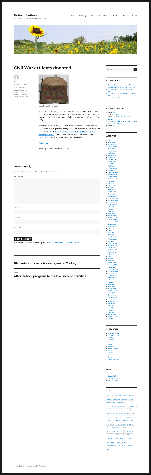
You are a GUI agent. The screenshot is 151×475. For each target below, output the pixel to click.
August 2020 (112, 181)
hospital (116, 417)
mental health (120, 424)
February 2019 (112, 218)
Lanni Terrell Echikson (115, 121)
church (124, 399)
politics (124, 428)
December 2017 (113, 243)
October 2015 (112, 299)
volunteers (128, 445)
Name (17, 208)
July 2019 (111, 207)
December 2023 (113, 147)
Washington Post (85, 16)
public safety (128, 431)
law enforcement (127, 417)
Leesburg (110, 420)
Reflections (115, 16)
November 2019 (113, 200)
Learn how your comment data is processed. (63, 243)
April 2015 (111, 312)
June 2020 (111, 185)
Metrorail (130, 424)
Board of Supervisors (126, 395)
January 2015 (112, 319)
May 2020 (111, 187)
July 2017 (111, 254)
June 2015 (111, 308)
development (111, 402)
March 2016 (112, 288)
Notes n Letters (25, 15)
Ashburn (114, 395)
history (16, 92)
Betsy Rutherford (113, 333)
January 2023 (112, 151)
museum (17, 94)
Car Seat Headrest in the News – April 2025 (122, 87)
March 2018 (112, 237)
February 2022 (112, 157)
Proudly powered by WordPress (36, 466)
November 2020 (113, 175)
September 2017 (113, 250)
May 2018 (111, 233)
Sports (110, 357)
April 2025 (111, 142)
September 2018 (113, 226)
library (117, 420)
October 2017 (112, 248)
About (134, 16)
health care (129, 413)
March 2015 (112, 314)
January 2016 (112, 293)
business (117, 399)
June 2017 (111, 256)
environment (119, 410)
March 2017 (112, 263)
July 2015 (111, 306)
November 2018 (113, 222)
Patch (98, 16)
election (109, 410)
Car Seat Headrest (113, 335)
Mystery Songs (113, 348)
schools (109, 438)
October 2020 (112, 177)
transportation (112, 445)
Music (105, 16)
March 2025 (112, 144)
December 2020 (113, 172)
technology (111, 442)
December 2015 (113, 295)
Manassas (22, 92)
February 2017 (112, 265)
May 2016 (111, 284)
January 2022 (112, 159)
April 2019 (111, 213)
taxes (129, 438)
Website (17, 228)
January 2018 (112, 241)
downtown (121, 402)
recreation (110, 435)
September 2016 (113, 276)
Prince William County (21, 96)
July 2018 (111, 228)
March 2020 (112, 192)
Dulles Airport (111, 406)
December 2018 (113, 220)
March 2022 (112, 155)
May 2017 (111, 258)
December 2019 (113, 198)
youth (109, 449)
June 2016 (111, 282)
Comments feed (113, 378)
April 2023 (111, 149)
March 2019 (112, 215)
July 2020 (111, 183)
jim (15, 81)
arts (108, 395)
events (127, 410)
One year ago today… (114, 98)
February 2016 (112, 291)
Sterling (122, 438)
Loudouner (111, 342)
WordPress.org (113, 380)
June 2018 (111, 230)
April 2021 (111, 166)
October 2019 (112, 202)
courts (131, 399)
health (121, 413)
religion (118, 435)
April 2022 (111, 153)
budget (109, 399)
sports (116, 438)
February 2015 (112, 316)
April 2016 (111, 286)
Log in (110, 374)
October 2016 (112, 273)
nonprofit (24, 94)
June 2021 (111, 164)
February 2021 (112, 168)
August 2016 (112, 278)
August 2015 (112, 303)
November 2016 (113, 271)
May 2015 (111, 310)
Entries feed (112, 376)
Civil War (17, 90)
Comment (18, 177)
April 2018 (111, 235)
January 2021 (112, 170)
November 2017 (113, 245)
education (23, 90)
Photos (126, 16)
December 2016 (113, 269)
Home (73, 16)
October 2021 (112, 162)
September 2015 (113, 301)
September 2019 (113, 205)
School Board (127, 435)
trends (121, 445)
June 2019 (111, 209)
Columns (111, 338)
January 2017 (112, 267)
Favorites (111, 340)
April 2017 (111, 261)
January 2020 (112, 196)
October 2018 (112, 224)
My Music (111, 346)
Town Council (121, 442)
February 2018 (112, 239)
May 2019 (111, 211)
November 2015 (113, 297)
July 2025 (111, 140)
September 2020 (113, 179)
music (109, 428)
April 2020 (111, 190)
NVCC (29, 94)
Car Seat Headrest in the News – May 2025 (122, 85)
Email (17, 218)
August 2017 (112, 252)
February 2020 (112, 194)
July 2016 (111, 280)
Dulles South (122, 406)
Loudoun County (127, 420)
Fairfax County (112, 413)
